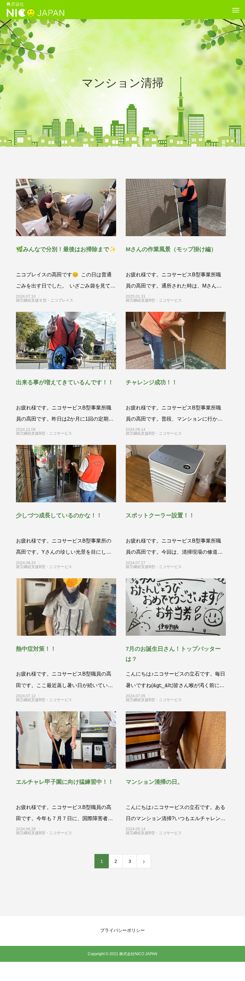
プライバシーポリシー (122, 930)
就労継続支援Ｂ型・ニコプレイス (56, 300)
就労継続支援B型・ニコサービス (165, 300)
